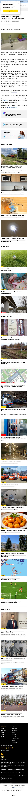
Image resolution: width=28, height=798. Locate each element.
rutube (10, 748)
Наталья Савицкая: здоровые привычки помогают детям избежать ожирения (11, 712)
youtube (4, 748)
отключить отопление (12, 107)
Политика (14, 726)
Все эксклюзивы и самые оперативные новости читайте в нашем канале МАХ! (13, 114)
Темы (2, 734)
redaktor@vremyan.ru (8, 779)
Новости (3, 726)
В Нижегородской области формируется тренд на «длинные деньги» (13, 658)
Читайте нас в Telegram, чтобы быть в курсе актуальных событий (14, 125)
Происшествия (15, 738)
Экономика (14, 728)
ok (8, 748)
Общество (14, 730)
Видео (2, 736)
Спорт (13, 732)
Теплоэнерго (14, 92)
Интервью (3, 730)
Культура (14, 734)
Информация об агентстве (6, 782)
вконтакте (2, 748)
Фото (2, 732)
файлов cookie (16, 787)
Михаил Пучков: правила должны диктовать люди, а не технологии (12, 630)
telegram (6, 748)
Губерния (14, 736)
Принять (14, 795)
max (12, 748)
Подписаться (11, 10)
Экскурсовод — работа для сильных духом (12, 685)
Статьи (2, 728)
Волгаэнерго (5, 100)
